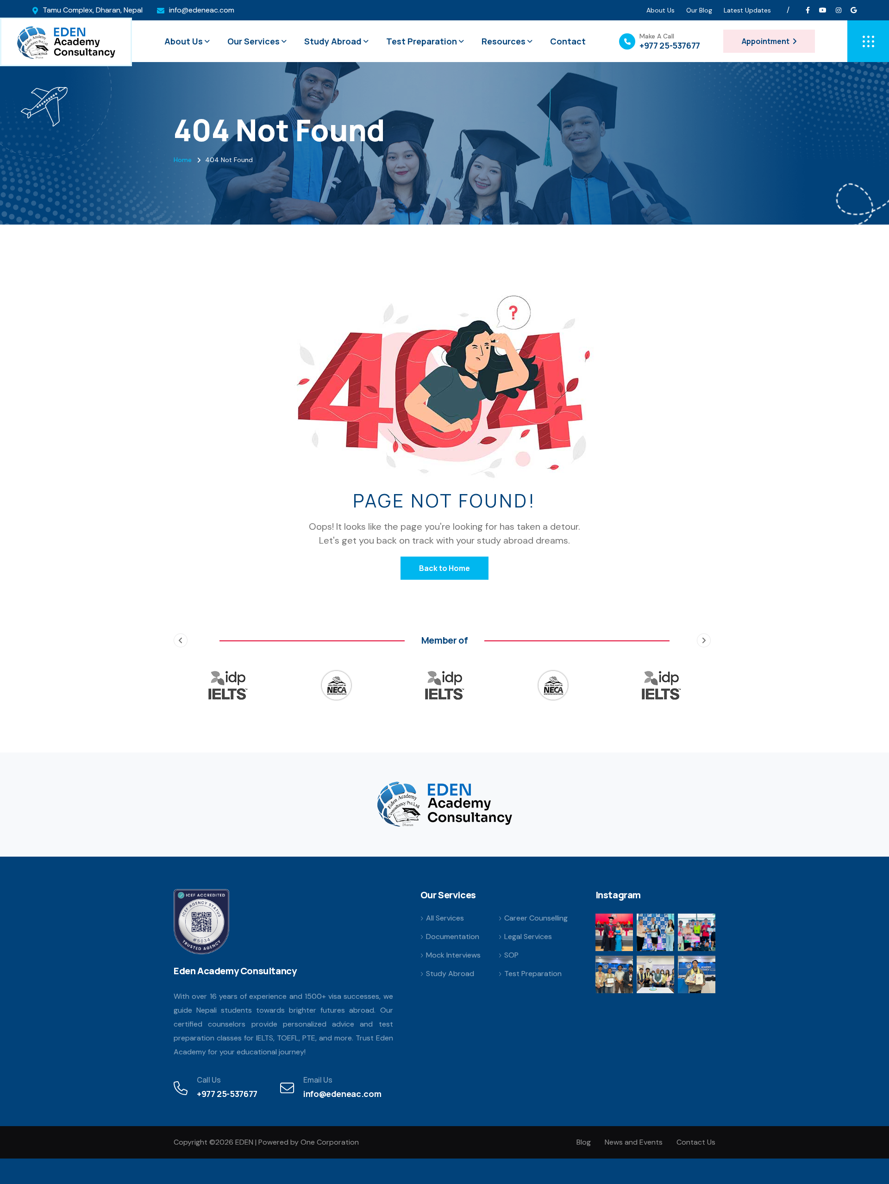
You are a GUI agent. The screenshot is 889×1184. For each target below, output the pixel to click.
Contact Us (695, 1142)
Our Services (253, 41)
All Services (445, 918)
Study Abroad (333, 41)
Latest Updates (747, 10)
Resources (504, 41)
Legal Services (528, 936)
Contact (568, 41)
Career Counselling (536, 918)
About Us (660, 10)
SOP (511, 955)
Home (183, 160)
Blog (583, 1142)
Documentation (452, 936)
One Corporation (330, 1142)
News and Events (634, 1142)
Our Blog (699, 10)
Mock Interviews (453, 955)
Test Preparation (421, 41)
